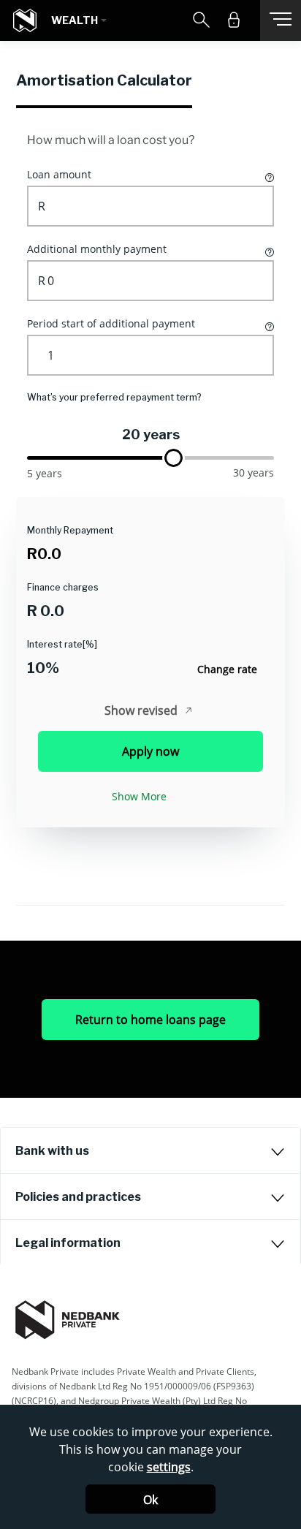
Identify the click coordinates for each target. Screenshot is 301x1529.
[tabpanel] (150, 507)
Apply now (150, 751)
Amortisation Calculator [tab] (104, 80)
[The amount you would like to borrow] (269, 176)
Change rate (227, 669)
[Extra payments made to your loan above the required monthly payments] (269, 250)
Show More (139, 796)
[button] (79, 20)
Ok (150, 1500)
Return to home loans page (150, 1020)
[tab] (150, 1150)
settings (169, 1467)
